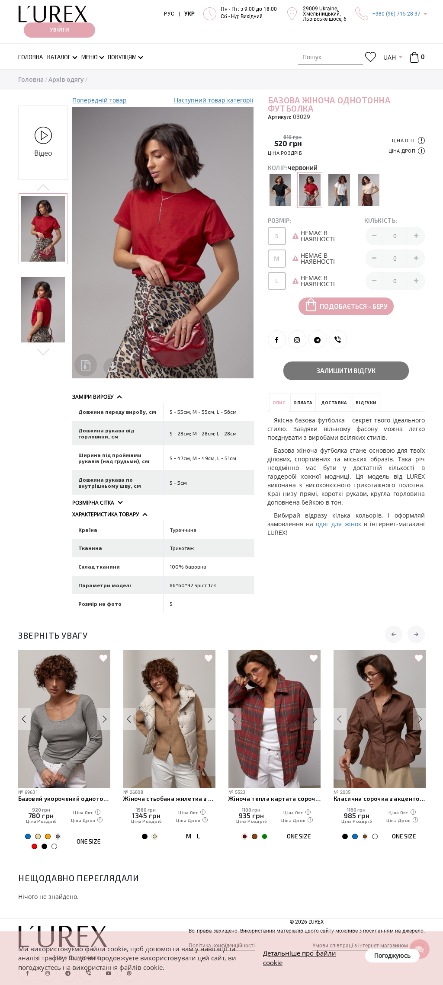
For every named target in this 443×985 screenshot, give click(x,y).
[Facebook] (277, 339)
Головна (31, 79)
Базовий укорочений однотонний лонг (64, 798)
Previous (43, 188)
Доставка (334, 402)
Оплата (302, 402)
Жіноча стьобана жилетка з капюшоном (169, 798)
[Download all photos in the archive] (85, 365)
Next (43, 351)
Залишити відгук (346, 370)
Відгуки (366, 402)
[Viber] (338, 339)
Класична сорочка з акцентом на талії (380, 798)
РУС (169, 14)
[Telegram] (317, 339)
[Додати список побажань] (103, 658)
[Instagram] (297, 339)
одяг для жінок (338, 524)
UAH (389, 57)
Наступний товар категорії (214, 100)
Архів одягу (66, 79)
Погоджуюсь (392, 955)
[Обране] (370, 57)
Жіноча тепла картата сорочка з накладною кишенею (274, 798)
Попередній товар (99, 100)
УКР (189, 14)
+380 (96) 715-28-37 (396, 14)
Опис (279, 402)
